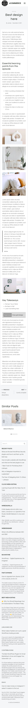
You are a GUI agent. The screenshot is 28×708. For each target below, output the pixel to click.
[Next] (24, 421)
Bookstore (6, 554)
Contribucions (7, 650)
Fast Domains (7, 573)
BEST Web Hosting (8, 597)
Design (14, 11)
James (9, 23)
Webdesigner (7, 528)
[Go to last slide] (4, 421)
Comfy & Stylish (21, 391)
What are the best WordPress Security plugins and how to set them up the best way (13, 454)
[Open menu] (24, 3)
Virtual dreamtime (5, 392)
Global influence (8, 429)
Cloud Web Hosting (9, 484)
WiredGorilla (7, 505)
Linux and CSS (7, 627)
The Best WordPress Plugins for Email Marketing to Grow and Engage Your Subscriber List (13, 656)
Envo (4, 682)
